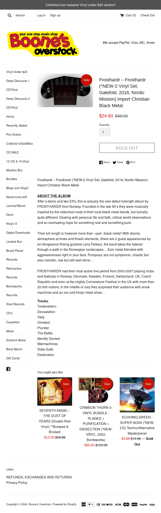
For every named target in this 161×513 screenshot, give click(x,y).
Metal (10, 331)
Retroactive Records (13, 272)
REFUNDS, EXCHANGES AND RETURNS (39, 477)
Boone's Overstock (40, 504)
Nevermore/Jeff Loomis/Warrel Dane (16, 206)
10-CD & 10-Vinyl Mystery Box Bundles (17, 170)
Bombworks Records (14, 290)
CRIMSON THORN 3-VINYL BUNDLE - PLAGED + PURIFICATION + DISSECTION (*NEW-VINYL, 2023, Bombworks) (95, 423)
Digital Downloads (18, 232)
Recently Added (16, 125)
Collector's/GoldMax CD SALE (18, 147)
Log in (41, 15)
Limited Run (14, 241)
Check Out (148, 15)
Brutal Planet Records (14, 254)
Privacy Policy (16, 482)
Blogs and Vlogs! (17, 188)
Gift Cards (13, 358)
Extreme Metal (16, 340)
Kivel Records (15, 304)
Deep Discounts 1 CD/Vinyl (18, 85)
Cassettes (12, 322)
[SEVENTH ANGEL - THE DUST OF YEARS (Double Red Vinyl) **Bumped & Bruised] (54, 391)
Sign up (55, 15)
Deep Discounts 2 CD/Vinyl (18, 102)
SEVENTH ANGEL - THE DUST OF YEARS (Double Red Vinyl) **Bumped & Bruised (54, 421)
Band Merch (14, 349)
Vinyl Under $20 (16, 72)
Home (10, 116)
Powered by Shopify (64, 504)
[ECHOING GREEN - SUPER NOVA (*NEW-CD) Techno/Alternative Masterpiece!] (137, 394)
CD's (9, 313)
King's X (11, 223)
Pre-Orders (13, 134)
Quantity (104, 125)
